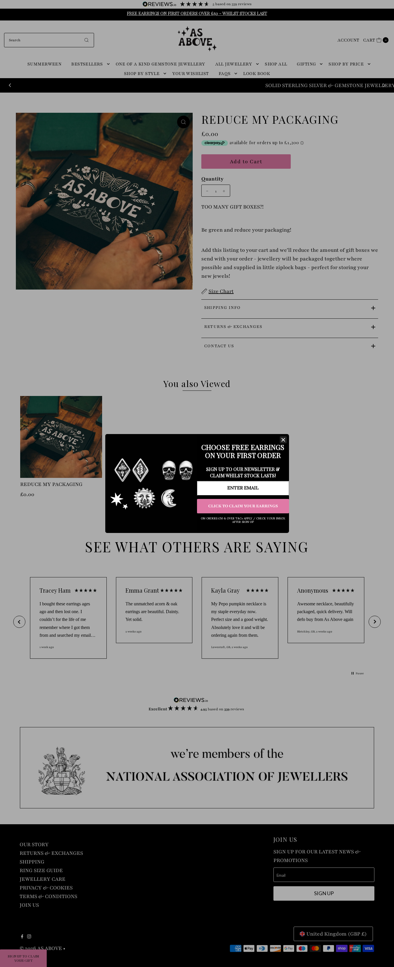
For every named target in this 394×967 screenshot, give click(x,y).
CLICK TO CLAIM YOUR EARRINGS (243, 506)
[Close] (283, 439)
